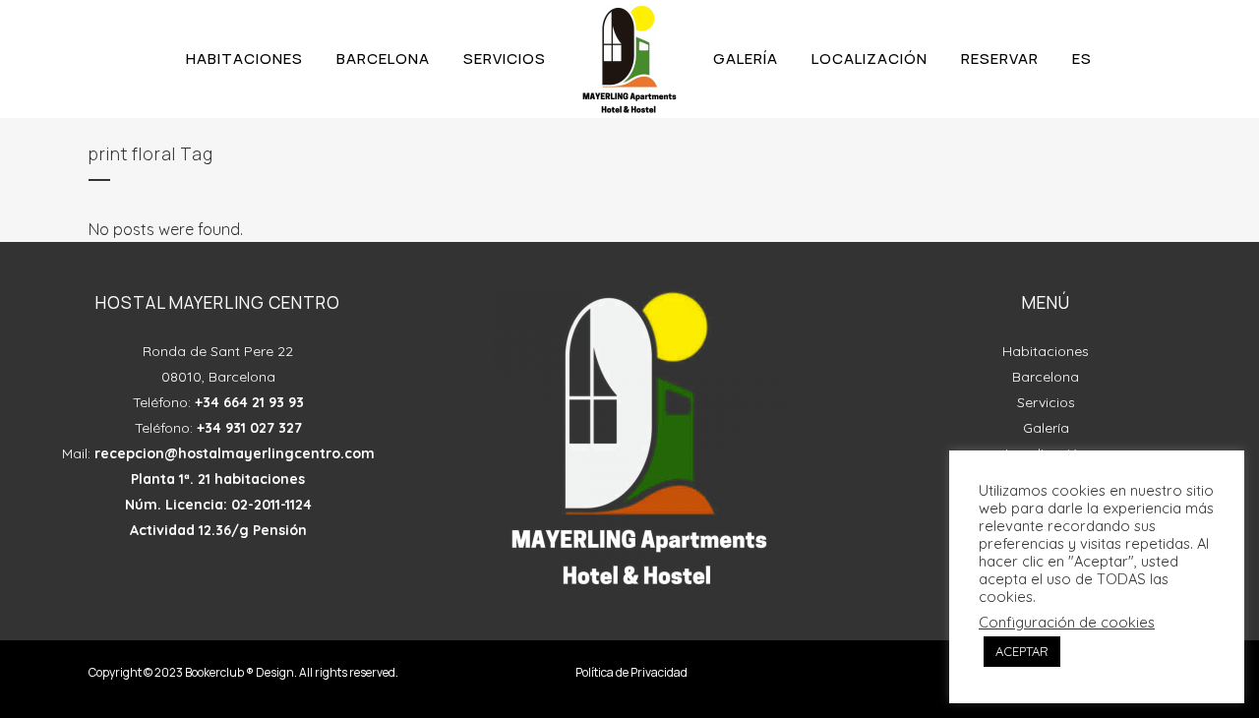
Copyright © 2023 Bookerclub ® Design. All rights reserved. (243, 672)
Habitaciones (1045, 351)
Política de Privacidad (631, 672)
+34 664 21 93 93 (249, 402)
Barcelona (1045, 377)
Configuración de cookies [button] (1067, 622)
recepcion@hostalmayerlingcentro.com (234, 453)
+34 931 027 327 (249, 428)
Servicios (1046, 402)
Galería (1046, 428)
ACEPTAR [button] (1022, 651)
